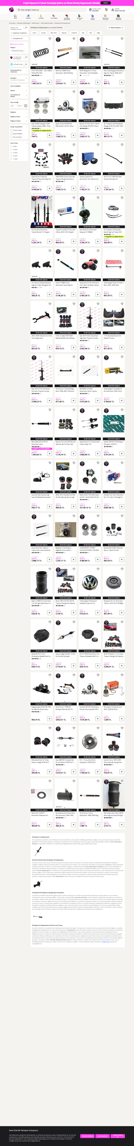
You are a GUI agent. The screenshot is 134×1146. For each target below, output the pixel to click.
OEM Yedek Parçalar (47, 23)
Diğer (98, 33)
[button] (39, 118)
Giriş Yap (122, 10)
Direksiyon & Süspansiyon (62, 23)
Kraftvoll (74, 33)
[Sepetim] (106, 10)
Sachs (34, 33)
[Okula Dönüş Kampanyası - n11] (67, 3)
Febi (83, 33)
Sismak (43, 33)
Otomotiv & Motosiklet (23, 23)
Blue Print (54, 33)
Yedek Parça (35, 23)
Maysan (64, 33)
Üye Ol (117, 10)
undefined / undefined (20, 33)
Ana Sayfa (12, 23)
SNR (90, 33)
